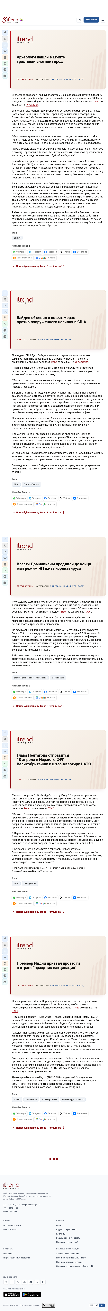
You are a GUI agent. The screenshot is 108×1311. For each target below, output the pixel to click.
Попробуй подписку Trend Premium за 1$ (39, 266)
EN (91, 1305)
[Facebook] (12, 1282)
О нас (58, 1225)
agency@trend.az (10, 1211)
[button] (5, 32)
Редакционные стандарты (68, 1238)
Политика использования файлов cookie (75, 1266)
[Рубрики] (103, 20)
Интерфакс (32, 105)
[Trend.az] (12, 20)
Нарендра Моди (49, 1099)
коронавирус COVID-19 (73, 1099)
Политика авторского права (69, 1262)
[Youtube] (24, 1282)
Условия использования (67, 1254)
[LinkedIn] (36, 1282)
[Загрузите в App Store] (11, 1294)
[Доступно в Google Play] (31, 1294)
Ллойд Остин (30, 883)
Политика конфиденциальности (71, 1258)
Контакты (61, 1234)
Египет (17, 238)
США (16, 484)
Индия (17, 1099)
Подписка (8, 1254)
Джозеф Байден (31, 484)
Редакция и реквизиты (66, 1229)
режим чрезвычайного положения (30, 678)
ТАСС (88, 611)
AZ (97, 1305)
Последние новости (12, 1225)
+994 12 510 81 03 (10, 1208)
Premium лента (10, 1229)
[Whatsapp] (5, 1282)
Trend (96, 101)
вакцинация (31, 1099)
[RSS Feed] (43, 1282)
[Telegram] (30, 1282)
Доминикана (58, 678)
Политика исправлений (67, 1242)
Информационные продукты (16, 1258)
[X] (18, 1282)
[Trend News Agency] (11, 1185)
